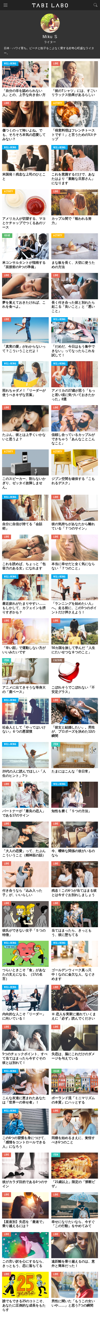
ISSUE (7, 235)
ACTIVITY (57, 103)
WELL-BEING (10, 63)
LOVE (55, 63)
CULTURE (57, 660)
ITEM (6, 660)
